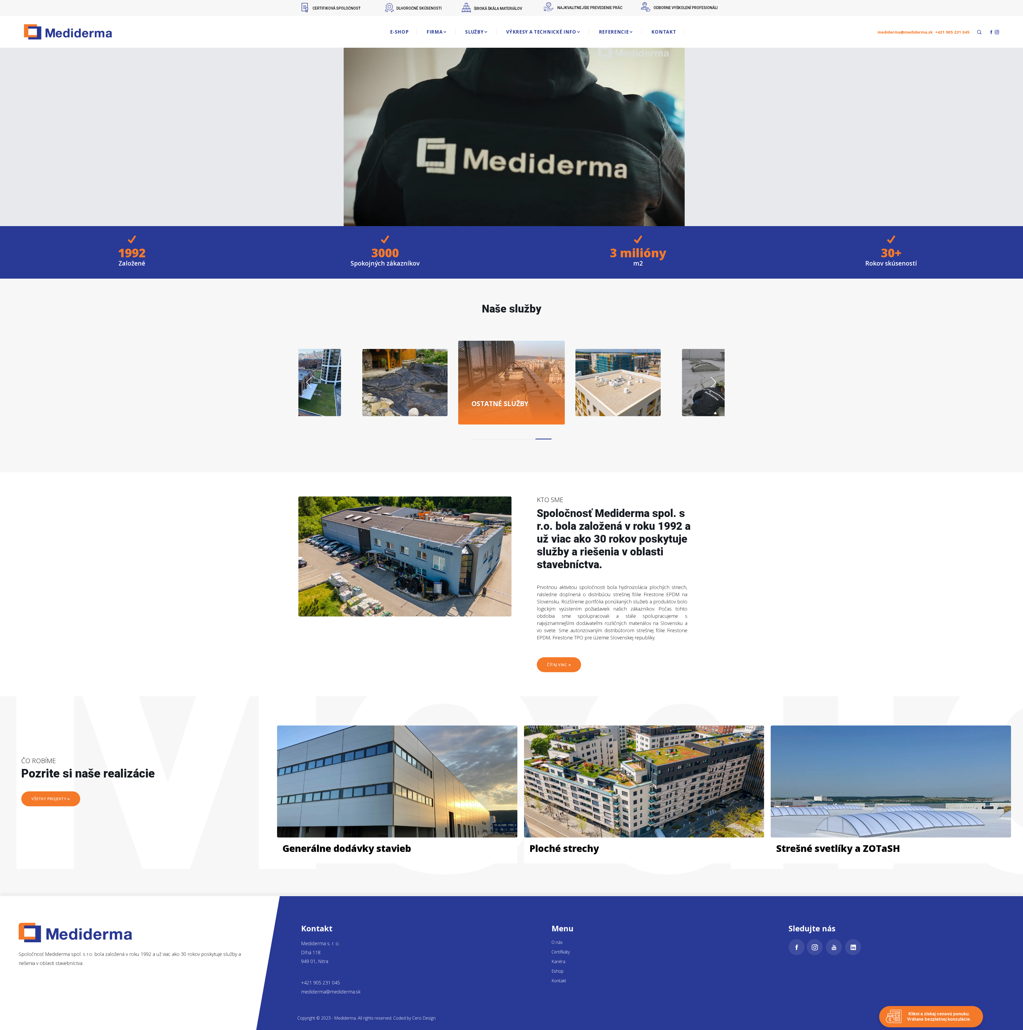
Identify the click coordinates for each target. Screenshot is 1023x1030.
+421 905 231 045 (952, 32)
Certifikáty (560, 952)
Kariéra (558, 961)
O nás (557, 942)
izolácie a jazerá (304, 399)
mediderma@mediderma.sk (905, 32)
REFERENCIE (614, 32)
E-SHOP (399, 32)
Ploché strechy (564, 848)
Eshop (557, 971)
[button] (309, 382)
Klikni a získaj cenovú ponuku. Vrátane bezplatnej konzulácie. (939, 1016)
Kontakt (558, 981)
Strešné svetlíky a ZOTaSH (838, 848)
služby (406, 403)
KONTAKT (663, 32)
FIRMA (435, 32)
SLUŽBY (474, 32)
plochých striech (505, 399)
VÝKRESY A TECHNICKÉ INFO (541, 32)
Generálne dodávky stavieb (346, 848)
